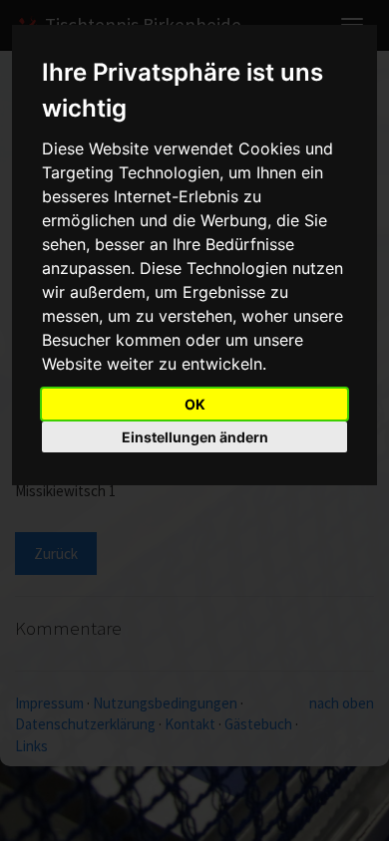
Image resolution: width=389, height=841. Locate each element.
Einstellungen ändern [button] (195, 436)
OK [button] (195, 404)
